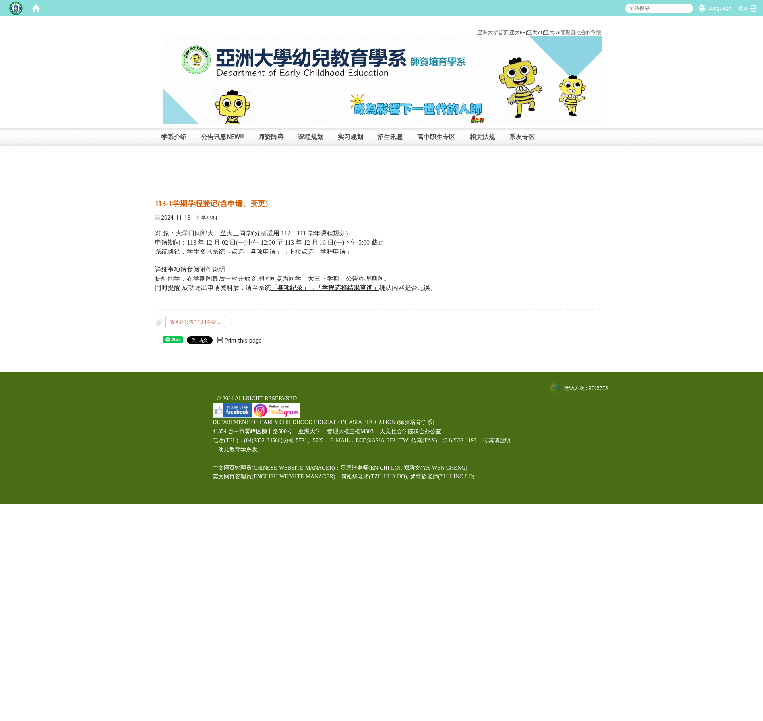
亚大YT (535, 32)
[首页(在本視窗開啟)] (36, 8)
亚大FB (517, 32)
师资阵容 (271, 137)
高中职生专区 (436, 137)
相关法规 (482, 137)
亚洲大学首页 (492, 32)
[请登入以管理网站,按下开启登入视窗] (16, 8)
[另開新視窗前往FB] (232, 409)
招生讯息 (390, 137)
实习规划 (350, 137)
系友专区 (522, 137)
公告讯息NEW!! (222, 137)
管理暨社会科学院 (581, 32)
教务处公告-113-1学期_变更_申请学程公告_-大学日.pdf (197, 322)
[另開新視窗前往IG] (276, 409)
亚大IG (551, 32)
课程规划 (310, 137)
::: (596, 23)
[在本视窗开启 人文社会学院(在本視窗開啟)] (382, 80)
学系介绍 (174, 137)
